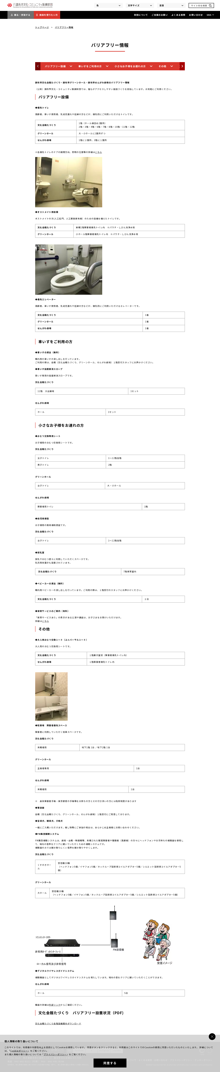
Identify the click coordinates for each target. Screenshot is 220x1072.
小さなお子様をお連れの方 (130, 66)
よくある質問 (178, 14)
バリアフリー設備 (55, 66)
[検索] (210, 5)
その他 (162, 66)
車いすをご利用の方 (90, 66)
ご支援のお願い (160, 14)
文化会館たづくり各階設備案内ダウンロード (58, 1023)
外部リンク (54, 1004)
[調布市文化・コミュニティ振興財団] (29, 7)
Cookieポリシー (19, 1050)
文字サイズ (133, 5)
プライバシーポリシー (55, 1054)
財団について (141, 14)
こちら (98, 152)
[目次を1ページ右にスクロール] (182, 66)
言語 (161, 5)
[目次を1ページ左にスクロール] (37, 66)
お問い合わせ (196, 14)
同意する (110, 1063)
